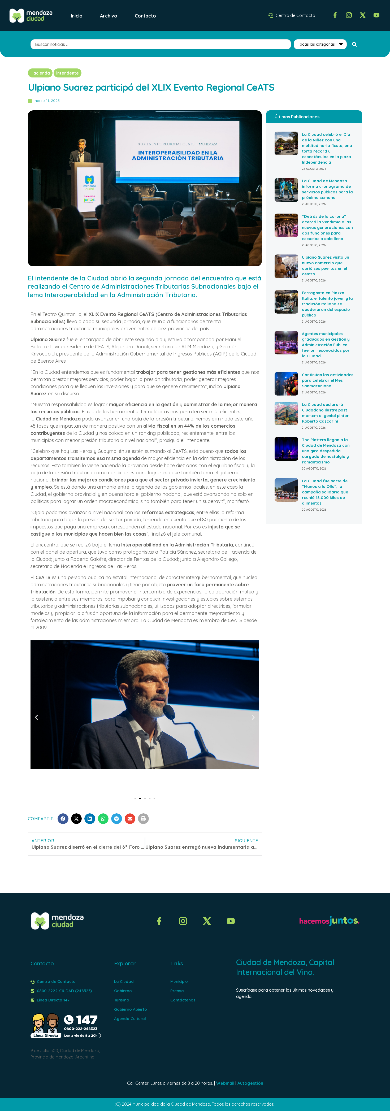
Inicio (77, 16)
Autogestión (250, 1083)
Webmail (225, 1083)
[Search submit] (354, 44)
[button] (36, 717)
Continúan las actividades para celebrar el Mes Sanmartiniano (327, 380)
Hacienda (40, 73)
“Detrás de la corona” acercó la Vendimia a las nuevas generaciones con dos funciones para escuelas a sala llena (327, 227)
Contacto (145, 16)
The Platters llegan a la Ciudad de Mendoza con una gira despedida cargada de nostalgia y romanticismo (326, 451)
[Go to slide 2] (140, 798)
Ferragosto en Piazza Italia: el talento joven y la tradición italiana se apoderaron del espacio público (327, 304)
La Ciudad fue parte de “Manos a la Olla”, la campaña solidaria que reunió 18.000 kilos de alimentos (325, 492)
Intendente (67, 73)
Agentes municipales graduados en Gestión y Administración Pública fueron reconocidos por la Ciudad (326, 344)
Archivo (108, 16)
